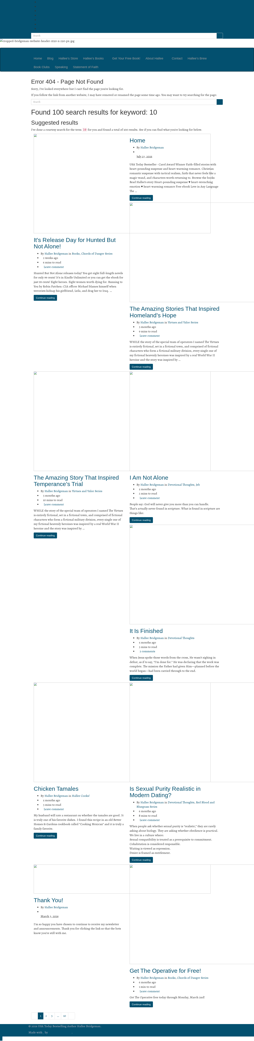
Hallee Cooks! (81, 796)
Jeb (198, 485)
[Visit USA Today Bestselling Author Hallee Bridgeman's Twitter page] (39, 11)
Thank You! (48, 900)
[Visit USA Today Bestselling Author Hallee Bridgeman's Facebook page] (39, 6)
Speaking (61, 67)
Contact (177, 58)
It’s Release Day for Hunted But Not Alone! (75, 243)
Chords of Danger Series (96, 253)
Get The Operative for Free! (165, 970)
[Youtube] (39, 20)
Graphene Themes (60, 1032)
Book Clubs (42, 67)
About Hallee (154, 58)
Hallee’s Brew (197, 58)
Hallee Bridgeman (56, 253)
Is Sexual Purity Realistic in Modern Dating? (165, 791)
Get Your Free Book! (126, 58)
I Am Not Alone (149, 477)
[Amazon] (39, 24)
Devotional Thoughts (181, 485)
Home (38, 58)
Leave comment (54, 267)
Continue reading (45, 297)
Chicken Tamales (56, 788)
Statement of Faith (85, 67)
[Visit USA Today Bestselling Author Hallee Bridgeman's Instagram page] (39, 15)
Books (76, 253)
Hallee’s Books (94, 58)
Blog (50, 58)
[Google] (39, 29)
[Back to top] (1, 1039)
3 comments (147, 651)
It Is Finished (146, 631)
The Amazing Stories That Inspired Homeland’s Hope (174, 311)
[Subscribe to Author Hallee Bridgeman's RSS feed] (39, 2)
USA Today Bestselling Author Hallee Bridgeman (36, 50)
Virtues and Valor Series (183, 322)
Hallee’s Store (68, 58)
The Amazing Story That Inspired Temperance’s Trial (76, 480)
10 (64, 1016)
